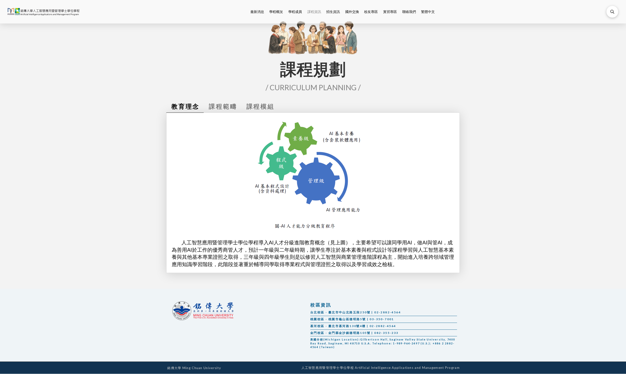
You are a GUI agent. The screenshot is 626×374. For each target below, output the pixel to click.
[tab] (185, 106)
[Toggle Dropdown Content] (612, 12)
